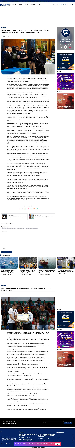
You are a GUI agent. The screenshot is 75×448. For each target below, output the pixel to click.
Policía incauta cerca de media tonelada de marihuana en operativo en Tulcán (23, 1)
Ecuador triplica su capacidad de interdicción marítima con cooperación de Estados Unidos (8, 271)
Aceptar (57, 444)
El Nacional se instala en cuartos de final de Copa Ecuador (28, 435)
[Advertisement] (37, 16)
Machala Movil (4, 35)
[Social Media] (61, 4)
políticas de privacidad (44, 443)
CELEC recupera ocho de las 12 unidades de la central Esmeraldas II (66, 271)
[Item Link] (9, 263)
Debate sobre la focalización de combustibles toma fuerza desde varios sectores (27, 440)
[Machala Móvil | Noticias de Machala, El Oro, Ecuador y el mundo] (5, 4)
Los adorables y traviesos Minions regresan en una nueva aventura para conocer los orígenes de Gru (46, 435)
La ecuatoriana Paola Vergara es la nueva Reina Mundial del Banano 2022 (46, 441)
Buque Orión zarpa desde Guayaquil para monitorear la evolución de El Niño (47, 271)
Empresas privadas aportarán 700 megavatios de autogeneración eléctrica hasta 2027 (27, 271)
